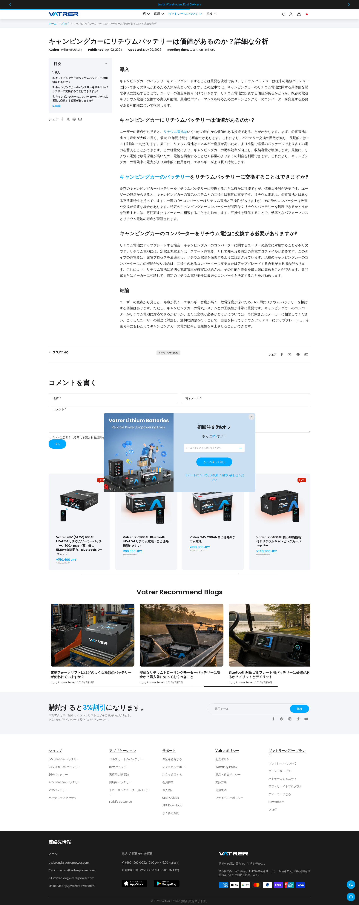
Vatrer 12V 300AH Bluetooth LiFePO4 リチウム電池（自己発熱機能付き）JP (146, 541)
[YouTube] (306, 719)
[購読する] (240, 448)
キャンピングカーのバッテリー (155, 176)
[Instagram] (290, 719)
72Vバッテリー (58, 790)
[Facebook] (273, 719)
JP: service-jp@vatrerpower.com (72, 886)
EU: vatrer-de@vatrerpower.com (71, 878)
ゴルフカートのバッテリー (126, 759)
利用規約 (221, 790)
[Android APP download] (167, 883)
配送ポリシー (223, 759)
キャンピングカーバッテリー (278, 541)
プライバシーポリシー (229, 798)
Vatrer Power (170, 901)
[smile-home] (351, 884)
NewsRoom (276, 802)
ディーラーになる (280, 794)
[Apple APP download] (134, 883)
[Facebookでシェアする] (63, 119)
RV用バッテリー (119, 767)
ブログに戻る (61, 352)
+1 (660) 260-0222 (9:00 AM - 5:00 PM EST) (151, 863)
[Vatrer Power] (233, 855)
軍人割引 (168, 790)
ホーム (52, 23)
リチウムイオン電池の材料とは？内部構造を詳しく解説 (260, 674)
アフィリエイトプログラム (285, 786)
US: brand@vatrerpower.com (69, 863)
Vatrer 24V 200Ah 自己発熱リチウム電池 (213, 539)
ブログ (65, 23)
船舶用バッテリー (120, 782)
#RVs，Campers (168, 352)
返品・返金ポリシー (228, 775)
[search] (284, 14)
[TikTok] (298, 719)
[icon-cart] (299, 14)
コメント (59, 409)
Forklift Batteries (120, 802)
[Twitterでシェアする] (69, 119)
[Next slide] (349, 4)
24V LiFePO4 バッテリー (65, 767)
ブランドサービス (280, 771)
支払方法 (221, 782)
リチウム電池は (175, 131)
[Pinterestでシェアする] (75, 119)
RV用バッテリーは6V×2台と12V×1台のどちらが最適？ (83, 672)
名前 (57, 398)
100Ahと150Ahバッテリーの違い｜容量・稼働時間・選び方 (171, 674)
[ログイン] (290, 14)
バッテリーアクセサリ (63, 798)
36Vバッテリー (58, 775)
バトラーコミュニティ (283, 779)
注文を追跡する (172, 775)
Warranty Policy (226, 767)
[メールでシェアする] (81, 119)
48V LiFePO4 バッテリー (65, 782)
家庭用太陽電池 (119, 775)
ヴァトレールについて (283, 763)
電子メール (193, 398)
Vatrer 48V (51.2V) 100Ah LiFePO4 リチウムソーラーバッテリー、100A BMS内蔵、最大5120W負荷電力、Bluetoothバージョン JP (79, 545)
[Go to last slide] (10, 4)
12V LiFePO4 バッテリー (64, 759)
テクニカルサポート (175, 767)
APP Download (172, 805)
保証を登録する (172, 759)
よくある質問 (170, 813)
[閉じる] (251, 417)
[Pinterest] (281, 719)
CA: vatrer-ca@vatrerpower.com (72, 870)
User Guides (170, 798)
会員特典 (168, 782)
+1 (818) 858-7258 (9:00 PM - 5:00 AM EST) (150, 870)
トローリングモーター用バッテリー (128, 792)
